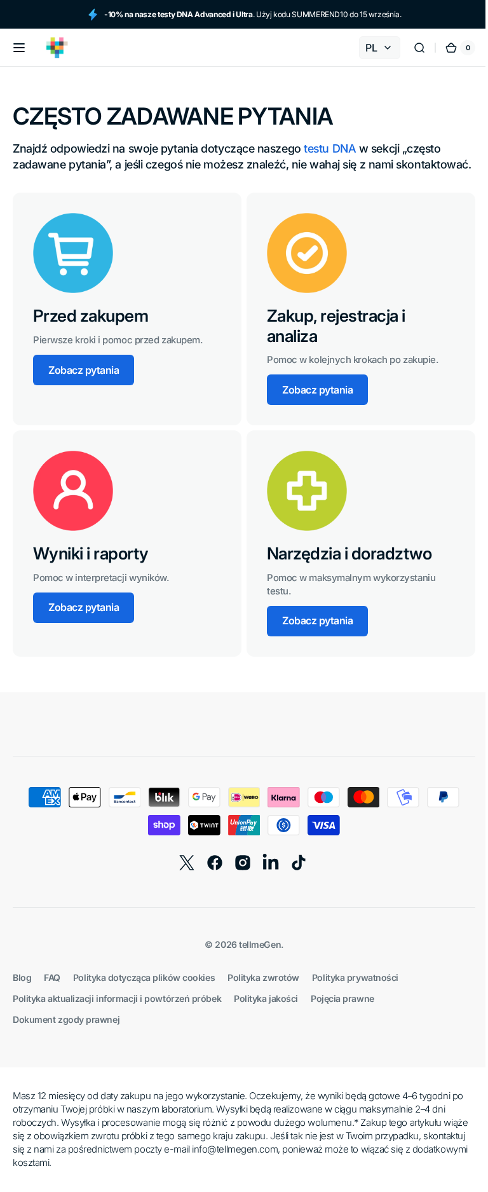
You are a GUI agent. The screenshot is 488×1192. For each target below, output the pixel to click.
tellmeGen (255, 960)
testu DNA (330, 148)
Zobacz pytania (83, 386)
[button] (19, 48)
